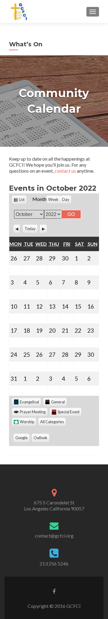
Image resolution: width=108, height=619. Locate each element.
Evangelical (29, 401)
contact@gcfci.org (54, 535)
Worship (27, 421)
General (58, 401)
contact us (65, 171)
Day (65, 199)
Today (30, 228)
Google (22, 438)
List (22, 200)
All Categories (52, 421)
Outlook (41, 438)
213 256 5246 (54, 563)
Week (53, 199)
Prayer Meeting (33, 411)
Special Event (69, 411)
